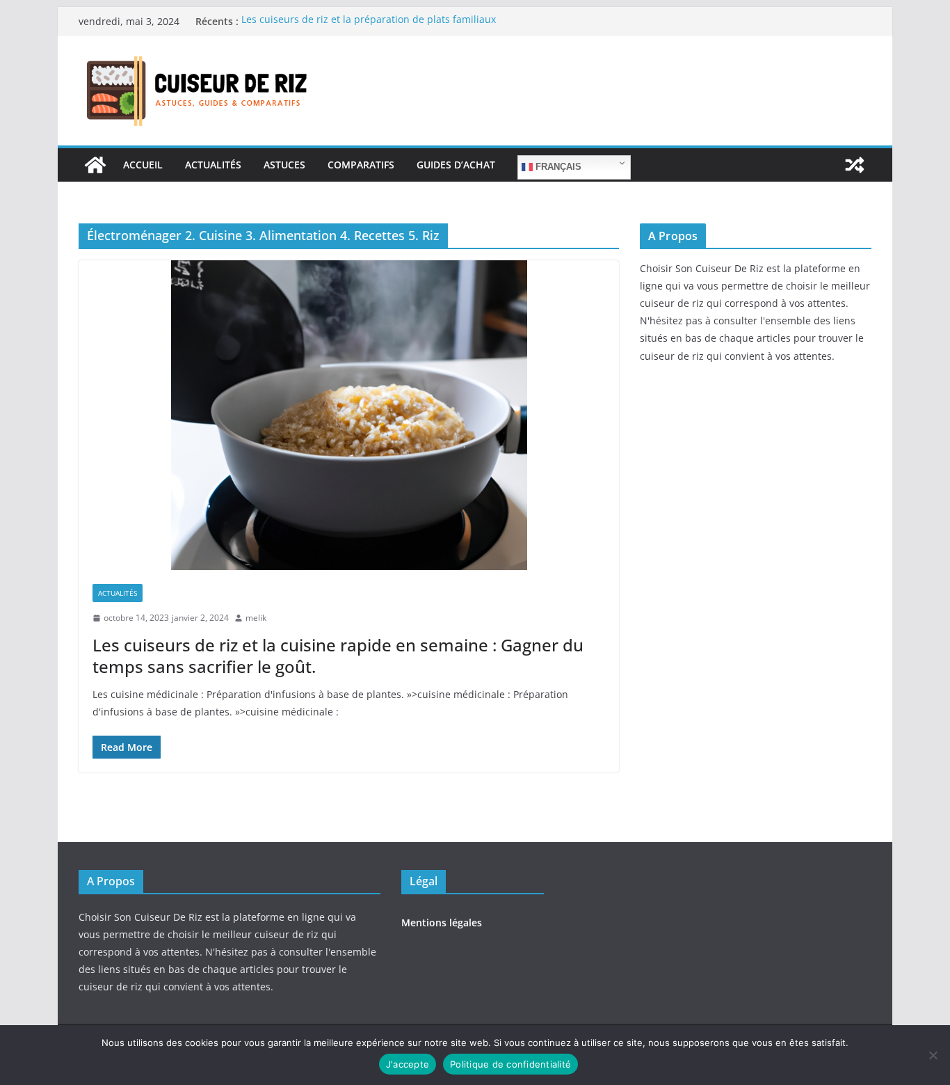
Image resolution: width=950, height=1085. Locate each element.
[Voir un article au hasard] (854, 165)
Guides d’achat (456, 164)
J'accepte (407, 1064)
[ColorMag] (95, 165)
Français (557, 166)
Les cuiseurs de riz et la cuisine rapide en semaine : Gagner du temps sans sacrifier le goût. (337, 655)
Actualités (213, 164)
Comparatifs (361, 164)
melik (255, 618)
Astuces (284, 164)
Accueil (143, 164)
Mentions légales (441, 922)
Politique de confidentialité (510, 1064)
